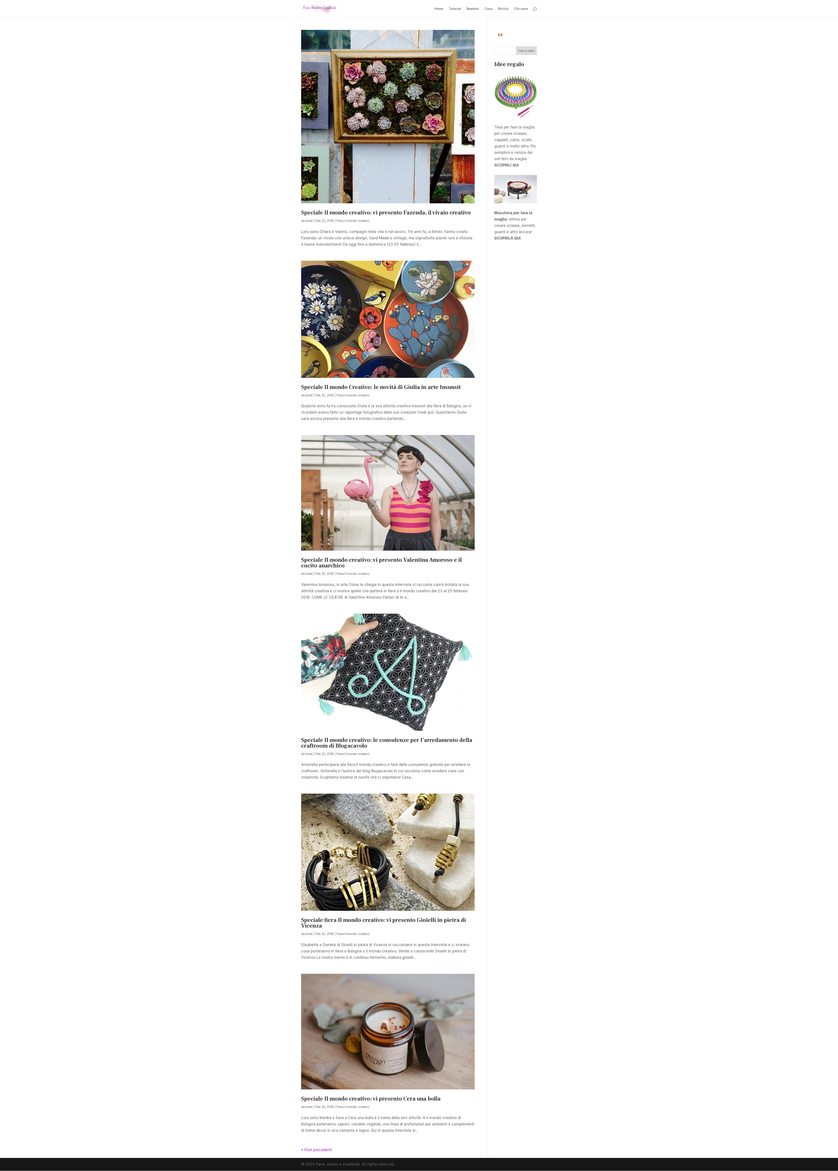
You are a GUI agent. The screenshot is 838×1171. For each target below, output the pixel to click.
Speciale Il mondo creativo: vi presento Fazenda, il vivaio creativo (386, 212)
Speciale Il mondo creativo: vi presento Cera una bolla (371, 1099)
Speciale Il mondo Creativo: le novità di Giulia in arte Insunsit (381, 387)
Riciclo (503, 8)
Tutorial (455, 8)
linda (309, 221)
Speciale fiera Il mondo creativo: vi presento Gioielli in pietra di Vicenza (383, 923)
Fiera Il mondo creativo (353, 221)
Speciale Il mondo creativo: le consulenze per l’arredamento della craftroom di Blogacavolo (386, 743)
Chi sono (521, 8)
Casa (488, 8)
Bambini (473, 8)
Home (438, 8)
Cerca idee (526, 51)
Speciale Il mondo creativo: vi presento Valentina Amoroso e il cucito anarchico (381, 562)
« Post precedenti (316, 1150)
